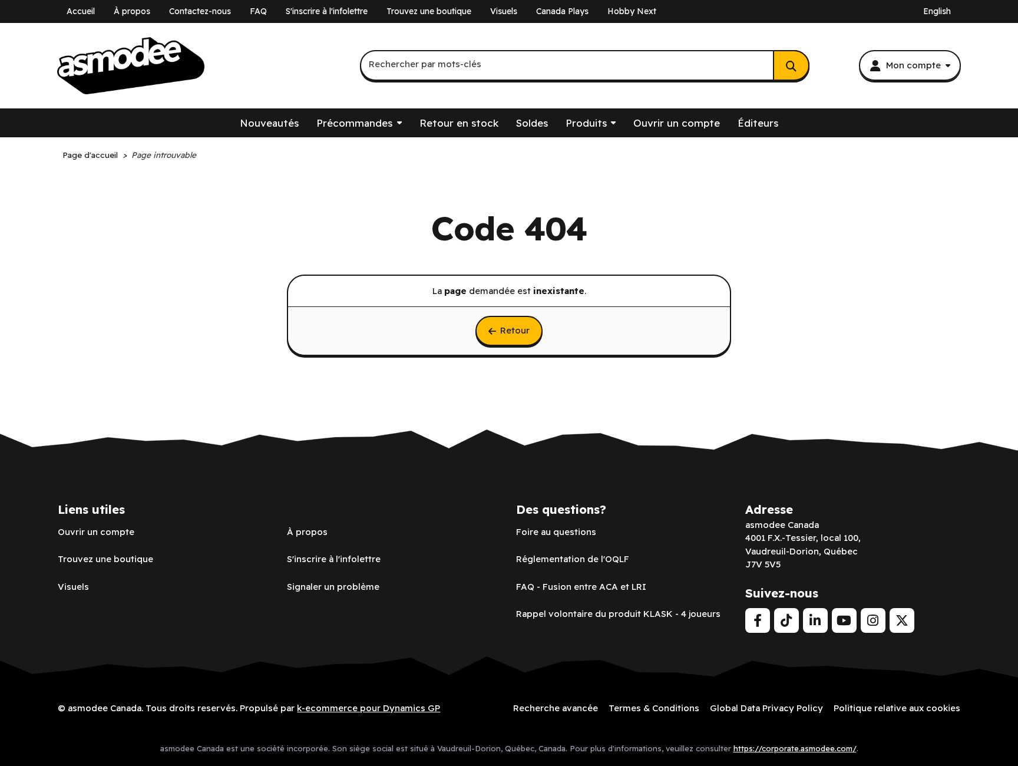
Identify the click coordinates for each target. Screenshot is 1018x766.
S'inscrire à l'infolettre (327, 11)
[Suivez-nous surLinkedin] (815, 620)
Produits (586, 123)
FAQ (258, 11)
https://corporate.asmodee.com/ (795, 748)
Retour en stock (458, 123)
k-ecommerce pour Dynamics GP (368, 708)
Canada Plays (562, 11)
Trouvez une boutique (428, 11)
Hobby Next (631, 11)
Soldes (532, 123)
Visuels (503, 11)
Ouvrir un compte (676, 123)
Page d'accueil (90, 155)
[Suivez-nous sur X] (902, 620)
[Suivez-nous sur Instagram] (873, 620)
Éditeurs (758, 123)
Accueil (81, 11)
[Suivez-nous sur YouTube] (844, 620)
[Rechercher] (791, 65)
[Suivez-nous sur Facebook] (757, 620)
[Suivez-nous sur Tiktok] (786, 620)
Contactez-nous (200, 11)
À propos (132, 11)
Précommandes (354, 123)
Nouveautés (269, 123)
